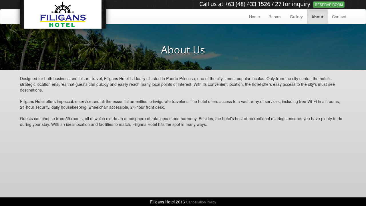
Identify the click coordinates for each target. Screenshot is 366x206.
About (317, 16)
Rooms (274, 16)
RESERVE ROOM (329, 4)
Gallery (296, 16)
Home (254, 16)
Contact (339, 16)
